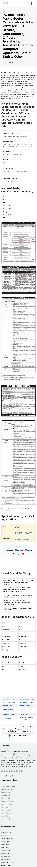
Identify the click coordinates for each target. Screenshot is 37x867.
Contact (14, 776)
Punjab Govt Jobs (6, 792)
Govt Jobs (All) (6, 662)
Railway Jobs (6, 639)
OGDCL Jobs (6, 643)
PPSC (21, 629)
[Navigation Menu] (33, 3)
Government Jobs (24, 650)
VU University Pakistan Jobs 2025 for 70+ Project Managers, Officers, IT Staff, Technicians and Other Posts (17, 589)
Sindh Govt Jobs (6, 795)
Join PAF (21, 633)
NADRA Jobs (22, 643)
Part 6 (29, 533)
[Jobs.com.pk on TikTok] (19, 554)
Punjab (4, 666)
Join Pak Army (6, 633)
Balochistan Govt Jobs (8, 801)
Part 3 (16, 533)
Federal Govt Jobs (7, 789)
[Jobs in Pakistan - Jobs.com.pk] (5, 3)
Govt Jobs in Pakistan (8, 786)
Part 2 (30, 532)
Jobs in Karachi (6, 810)
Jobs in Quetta (5, 816)
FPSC (20, 626)
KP (3, 669)
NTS (3, 623)
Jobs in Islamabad (6, 804)
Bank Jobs (4, 847)
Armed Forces (6, 629)
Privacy (8, 776)
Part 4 (21, 533)
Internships (5, 650)
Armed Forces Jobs (7, 838)
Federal (21, 662)
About (3, 776)
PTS (20, 623)
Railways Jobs (5, 856)
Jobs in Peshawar (6, 813)
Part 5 (25, 533)
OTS (3, 626)
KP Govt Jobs (5, 798)
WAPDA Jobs (6, 646)
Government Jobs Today (22, 539)
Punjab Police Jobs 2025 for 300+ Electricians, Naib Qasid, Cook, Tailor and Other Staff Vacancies (18, 582)
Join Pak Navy (6, 636)
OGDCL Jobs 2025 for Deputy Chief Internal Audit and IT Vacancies (17, 609)
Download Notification (21, 532)
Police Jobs (22, 636)
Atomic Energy (23, 646)
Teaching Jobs (5, 850)
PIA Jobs (21, 639)
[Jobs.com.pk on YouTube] (23, 554)
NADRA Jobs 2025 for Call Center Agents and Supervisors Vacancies (18, 596)
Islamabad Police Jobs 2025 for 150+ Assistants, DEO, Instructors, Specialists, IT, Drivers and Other (17, 602)
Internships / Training (7, 862)
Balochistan (22, 669)
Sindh (21, 666)
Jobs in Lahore (5, 807)
